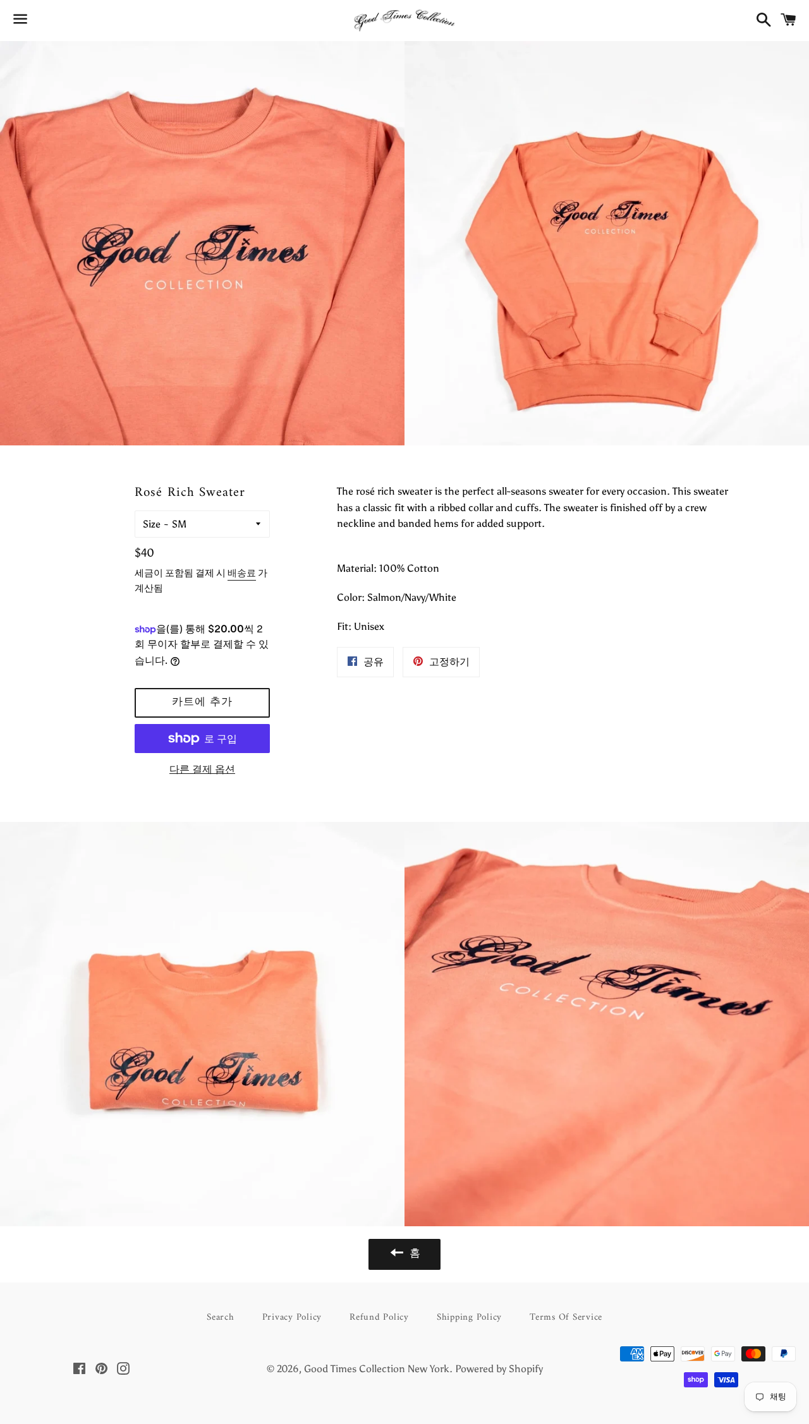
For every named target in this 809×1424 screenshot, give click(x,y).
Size (152, 524)
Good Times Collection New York (376, 1369)
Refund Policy (379, 1317)
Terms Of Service (566, 1317)
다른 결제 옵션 (202, 769)
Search (220, 1317)
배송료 (242, 573)
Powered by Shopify (499, 1369)
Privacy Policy (292, 1317)
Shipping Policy (469, 1317)
